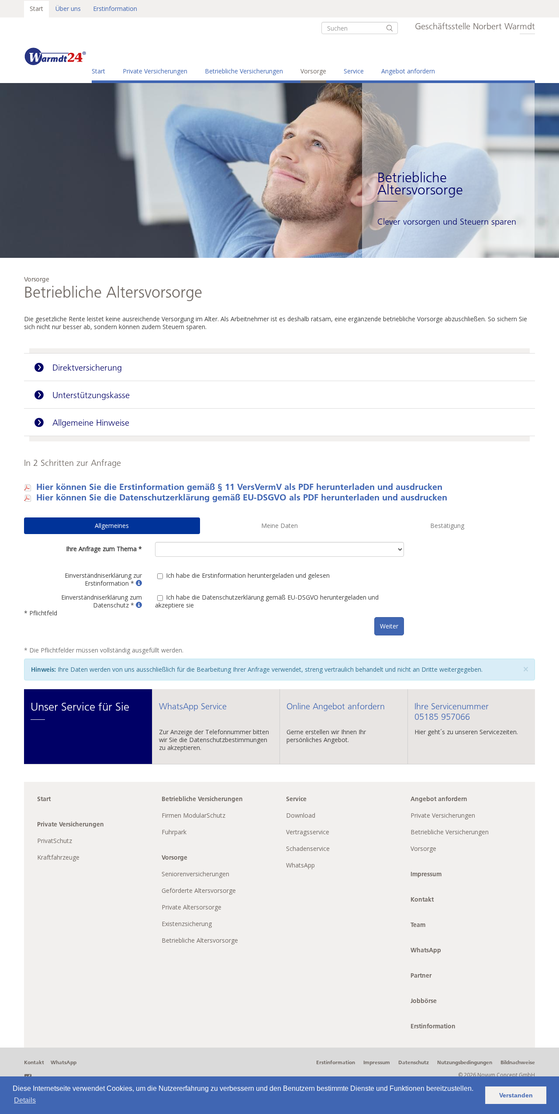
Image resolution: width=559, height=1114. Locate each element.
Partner (421, 975)
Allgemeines (112, 525)
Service (354, 71)
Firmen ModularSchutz (193, 815)
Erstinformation (115, 8)
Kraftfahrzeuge (58, 857)
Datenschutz (413, 1062)
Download (300, 815)
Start (36, 8)
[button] (139, 583)
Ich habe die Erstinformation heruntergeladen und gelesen (248, 575)
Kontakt (422, 899)
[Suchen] (389, 28)
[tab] (279, 367)
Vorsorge (313, 71)
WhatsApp (300, 865)
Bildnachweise (517, 1062)
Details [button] (25, 1100)
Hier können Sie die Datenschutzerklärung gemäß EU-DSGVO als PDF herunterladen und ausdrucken (241, 497)
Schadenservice (308, 848)
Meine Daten (279, 525)
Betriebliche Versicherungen (244, 71)
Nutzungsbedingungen (464, 1062)
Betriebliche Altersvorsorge (200, 940)
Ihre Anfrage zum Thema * (104, 549)
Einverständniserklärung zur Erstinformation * (103, 579)
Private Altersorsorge (191, 907)
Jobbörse (424, 1001)
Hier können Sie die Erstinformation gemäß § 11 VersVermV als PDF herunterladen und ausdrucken (239, 486)
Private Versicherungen (155, 71)
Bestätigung (447, 525)
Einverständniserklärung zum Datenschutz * (101, 601)
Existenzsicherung (187, 924)
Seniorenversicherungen (195, 874)
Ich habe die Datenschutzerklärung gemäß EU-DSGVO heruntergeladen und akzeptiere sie (267, 601)
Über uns (68, 8)
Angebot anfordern (408, 71)
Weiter (389, 626)
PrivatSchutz (54, 840)
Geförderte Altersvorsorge (199, 890)
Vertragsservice (307, 832)
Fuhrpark (174, 832)
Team (418, 925)
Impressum (426, 874)
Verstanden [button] (516, 1095)
